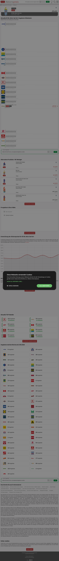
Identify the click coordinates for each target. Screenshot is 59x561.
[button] (29, 281)
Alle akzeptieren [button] (44, 285)
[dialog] (29, 280)
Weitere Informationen (33, 278)
